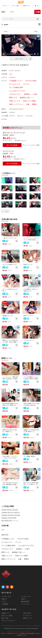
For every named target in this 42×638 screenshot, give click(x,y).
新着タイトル (6, 358)
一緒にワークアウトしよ (10, 238)
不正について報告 (6, 615)
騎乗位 (34, 104)
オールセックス (14, 84)
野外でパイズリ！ (29, 315)
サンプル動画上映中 (16, 87)
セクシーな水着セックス (10, 264)
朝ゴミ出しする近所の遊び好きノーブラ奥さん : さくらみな (31, 483)
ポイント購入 (15, 5)
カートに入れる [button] (12, 145)
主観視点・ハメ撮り (31, 94)
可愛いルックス (14, 101)
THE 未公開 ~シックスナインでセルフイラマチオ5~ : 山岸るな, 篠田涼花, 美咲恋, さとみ (10, 457)
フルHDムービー (15, 94)
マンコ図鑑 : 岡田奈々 (30, 456)
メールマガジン (25, 604)
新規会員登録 (25, 601)
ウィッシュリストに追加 (31, 145)
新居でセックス (28, 264)
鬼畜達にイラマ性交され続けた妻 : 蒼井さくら (31, 430)
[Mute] (35, 54)
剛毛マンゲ (13, 97)
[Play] (21, 45)
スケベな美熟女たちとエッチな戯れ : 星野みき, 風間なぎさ (31, 378)
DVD (3, 12)
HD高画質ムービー (15, 81)
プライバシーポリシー (8, 620)
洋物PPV (23, 599)
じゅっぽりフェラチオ (17, 91)
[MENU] (39, 24)
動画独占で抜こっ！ (27, 97)
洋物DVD (4, 599)
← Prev (5, 31)
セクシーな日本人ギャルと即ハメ (10, 290)
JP (37, 5)
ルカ (10, 74)
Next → (36, 31)
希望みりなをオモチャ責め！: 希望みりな (10, 430)
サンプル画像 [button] (14, 59)
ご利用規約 (4, 604)
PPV (12, 12)
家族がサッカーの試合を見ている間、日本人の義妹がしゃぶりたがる (10, 341)
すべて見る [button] (5, 211)
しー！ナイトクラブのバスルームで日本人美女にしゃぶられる (31, 239)
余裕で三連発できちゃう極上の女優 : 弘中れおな (31, 404)
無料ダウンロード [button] (25, 59)
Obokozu (12, 77)
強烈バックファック (16, 104)
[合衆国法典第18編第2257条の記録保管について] (21, 632)
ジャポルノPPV (25, 596)
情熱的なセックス (8, 315)
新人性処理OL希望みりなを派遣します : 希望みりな (10, 404)
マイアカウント (28, 615)
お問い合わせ (27, 613)
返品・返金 (4, 618)
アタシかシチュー (29, 340)
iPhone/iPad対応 (31, 81)
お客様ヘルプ (26, 5)
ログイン (5, 5)
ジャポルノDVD (6, 596)
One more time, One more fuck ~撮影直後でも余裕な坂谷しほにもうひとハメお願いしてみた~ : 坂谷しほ (10, 483)
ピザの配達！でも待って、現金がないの (31, 290)
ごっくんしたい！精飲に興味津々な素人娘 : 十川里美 (10, 378)
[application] (21, 45)
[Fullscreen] (38, 54)
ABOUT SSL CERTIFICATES (6, 581)
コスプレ (26, 84)
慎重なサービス (28, 618)
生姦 (27, 104)
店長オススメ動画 (29, 101)
